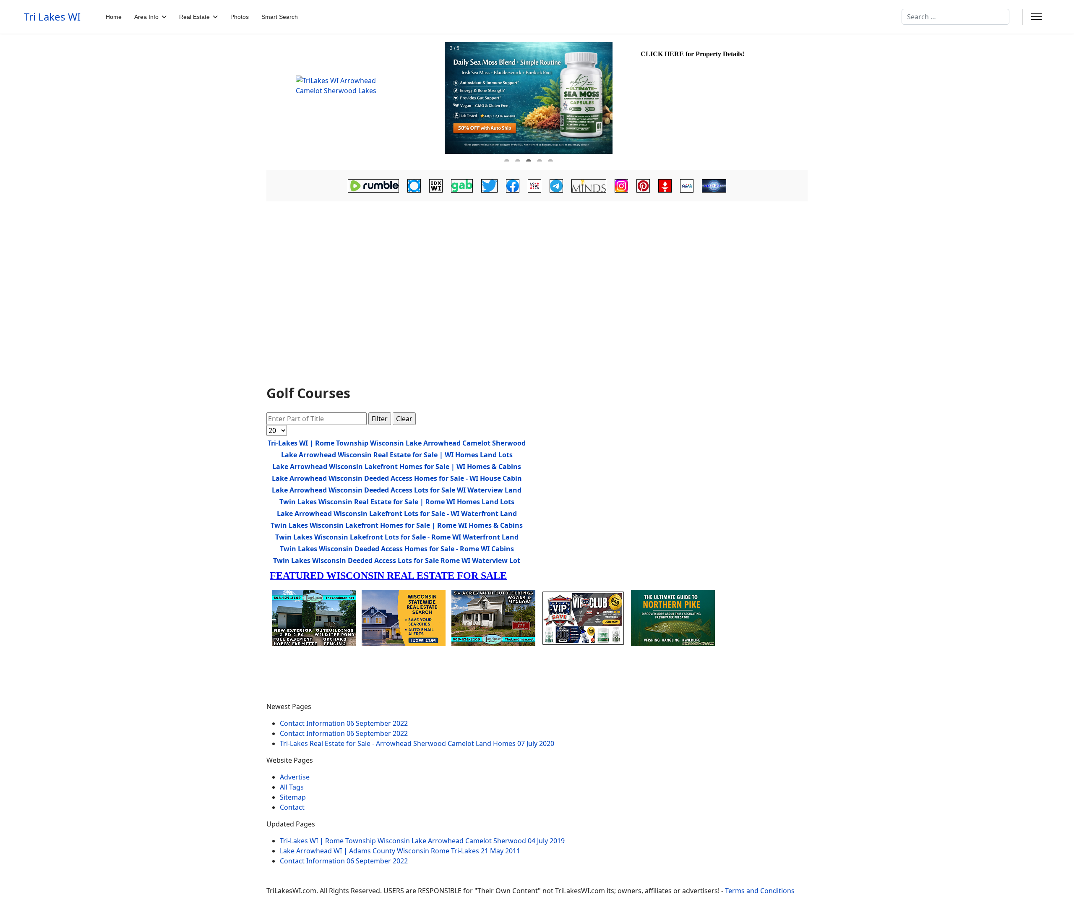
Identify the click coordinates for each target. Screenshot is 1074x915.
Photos (239, 16)
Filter (380, 418)
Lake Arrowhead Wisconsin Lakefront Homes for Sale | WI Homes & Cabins (396, 466)
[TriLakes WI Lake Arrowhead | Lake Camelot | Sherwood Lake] (354, 102)
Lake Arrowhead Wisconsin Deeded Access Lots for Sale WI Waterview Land (396, 490)
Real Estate (194, 16)
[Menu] (1036, 17)
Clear (404, 418)
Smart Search (279, 16)
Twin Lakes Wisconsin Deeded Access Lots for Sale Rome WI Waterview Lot (396, 560)
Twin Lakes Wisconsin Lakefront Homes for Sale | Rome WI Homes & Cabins (397, 525)
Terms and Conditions (760, 890)
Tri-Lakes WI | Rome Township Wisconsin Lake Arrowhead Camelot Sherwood (397, 443)
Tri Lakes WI (52, 17)
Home (114, 16)
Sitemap (293, 797)
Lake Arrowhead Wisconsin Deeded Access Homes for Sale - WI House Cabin (397, 478)
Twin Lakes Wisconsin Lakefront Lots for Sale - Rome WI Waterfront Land (397, 537)
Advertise (295, 777)
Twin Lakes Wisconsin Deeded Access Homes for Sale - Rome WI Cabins (397, 548)
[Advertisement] (537, 269)
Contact (292, 807)
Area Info (146, 16)
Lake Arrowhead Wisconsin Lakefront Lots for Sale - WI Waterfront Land (397, 513)
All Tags (292, 787)
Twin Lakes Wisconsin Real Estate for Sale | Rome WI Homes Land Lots (396, 501)
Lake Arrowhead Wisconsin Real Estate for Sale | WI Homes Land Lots (397, 454)
